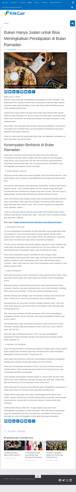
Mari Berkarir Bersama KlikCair (12, 7)
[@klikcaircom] (60, 480)
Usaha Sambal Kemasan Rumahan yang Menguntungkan (37, 222)
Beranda (5, 2)
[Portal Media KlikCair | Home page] (14, 13)
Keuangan (13, 2)
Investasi (22, 2)
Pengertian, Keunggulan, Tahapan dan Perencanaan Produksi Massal (54, 455)
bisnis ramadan (11, 431)
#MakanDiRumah (55, 2)
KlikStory (44, 2)
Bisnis (30, 2)
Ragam (36, 2)
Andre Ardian (11, 50)
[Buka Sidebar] (72, 23)
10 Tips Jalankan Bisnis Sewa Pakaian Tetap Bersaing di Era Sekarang (33, 455)
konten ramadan (21, 431)
